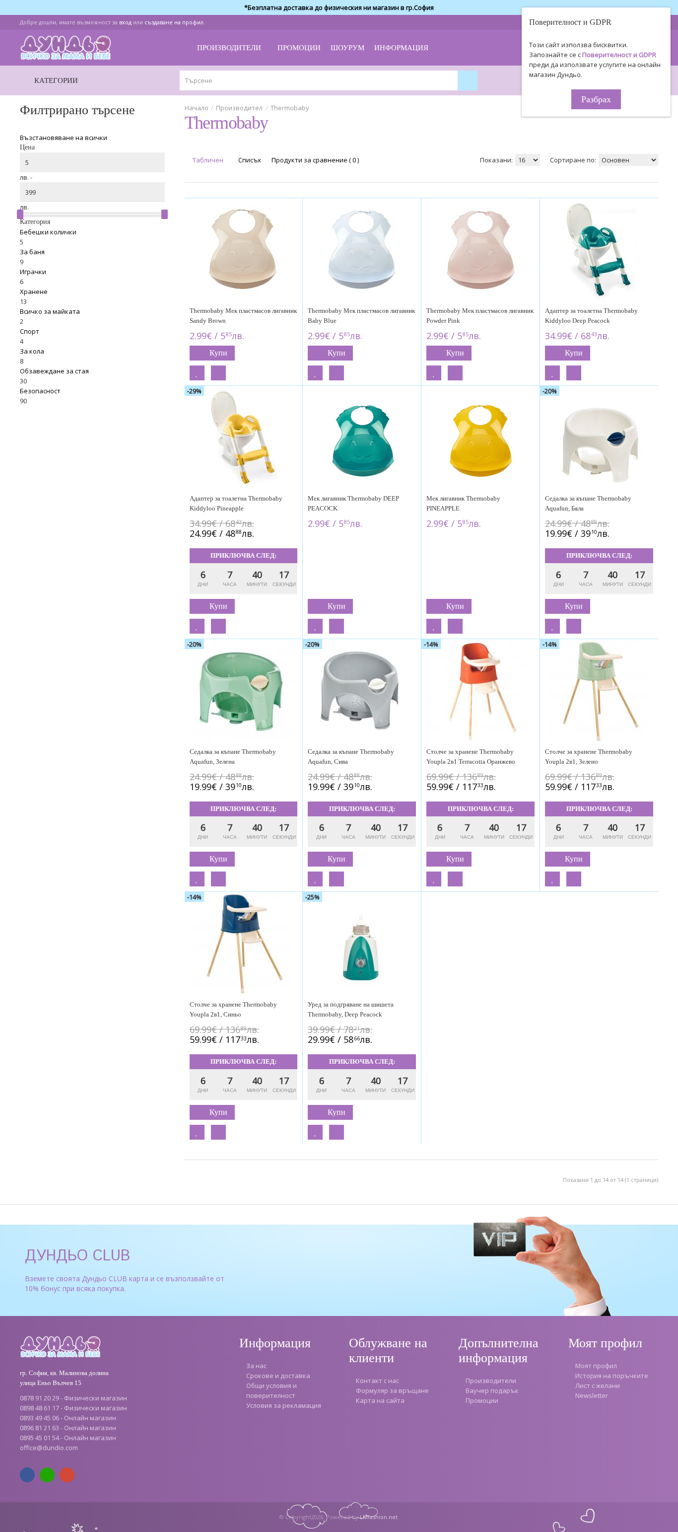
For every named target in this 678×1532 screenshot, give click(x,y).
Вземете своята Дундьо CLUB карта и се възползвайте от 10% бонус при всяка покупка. (124, 1283)
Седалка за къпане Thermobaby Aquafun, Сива (351, 756)
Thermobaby (290, 107)
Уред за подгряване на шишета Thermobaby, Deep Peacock (351, 1009)
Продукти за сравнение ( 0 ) (315, 159)
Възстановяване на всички (63, 137)
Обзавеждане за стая (54, 370)
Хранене (34, 291)
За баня (32, 251)
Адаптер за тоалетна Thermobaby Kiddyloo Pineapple (236, 503)
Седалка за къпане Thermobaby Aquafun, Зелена (233, 756)
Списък (249, 159)
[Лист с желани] (197, 372)
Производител (239, 107)
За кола (32, 351)
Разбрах (596, 99)
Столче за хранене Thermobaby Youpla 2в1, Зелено (588, 756)
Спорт (29, 331)
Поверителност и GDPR (619, 54)
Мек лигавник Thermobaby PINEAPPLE (463, 503)
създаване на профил (173, 22)
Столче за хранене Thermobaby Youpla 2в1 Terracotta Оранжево (470, 756)
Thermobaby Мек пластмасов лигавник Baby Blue (361, 315)
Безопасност (40, 390)
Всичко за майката (50, 311)
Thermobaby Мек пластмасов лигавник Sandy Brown (243, 315)
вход (125, 22)
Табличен (207, 159)
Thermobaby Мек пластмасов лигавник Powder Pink (480, 315)
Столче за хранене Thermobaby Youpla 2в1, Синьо (233, 1009)
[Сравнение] (218, 372)
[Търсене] (467, 80)
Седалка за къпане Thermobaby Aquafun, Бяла (588, 503)
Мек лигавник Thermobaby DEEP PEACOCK (353, 503)
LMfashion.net (379, 1517)
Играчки (33, 271)
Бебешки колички (48, 231)
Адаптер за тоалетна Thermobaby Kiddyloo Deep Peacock (591, 315)
